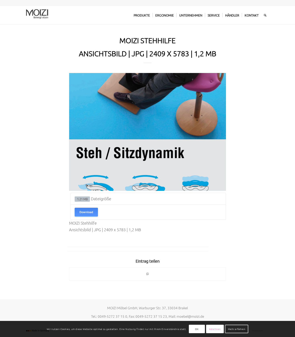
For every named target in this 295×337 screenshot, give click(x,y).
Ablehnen (215, 329)
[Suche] (265, 15)
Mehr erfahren (236, 329)
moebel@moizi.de (190, 316)
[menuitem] (142, 15)
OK (196, 329)
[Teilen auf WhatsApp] (147, 273)
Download (86, 212)
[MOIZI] (37, 15)
